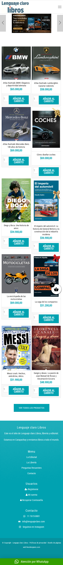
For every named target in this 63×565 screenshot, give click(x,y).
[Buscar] (52, 7)
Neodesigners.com (33, 547)
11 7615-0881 (33, 516)
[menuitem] (52, 7)
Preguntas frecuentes (31, 467)
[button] (31, 561)
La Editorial (31, 457)
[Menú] (59, 7)
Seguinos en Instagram (33, 527)
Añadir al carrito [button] (19, 100)
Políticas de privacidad (38, 543)
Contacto (31, 473)
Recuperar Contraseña (32, 500)
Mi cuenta (32, 494)
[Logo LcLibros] (19, 7)
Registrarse (32, 489)
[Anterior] (3, 23)
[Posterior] (60, 23)
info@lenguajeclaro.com (33, 521)
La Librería (31, 462)
